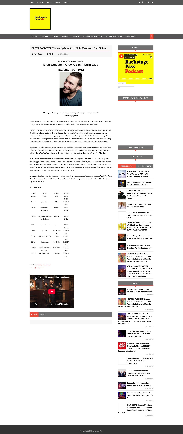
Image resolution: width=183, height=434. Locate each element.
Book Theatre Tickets (93, 36)
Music (33, 36)
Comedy (65, 36)
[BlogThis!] (61, 54)
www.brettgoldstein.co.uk (43, 265)
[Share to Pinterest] (67, 54)
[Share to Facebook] (65, 54)
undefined (150, 294)
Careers (65, 2)
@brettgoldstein (39, 268)
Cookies (57, 2)
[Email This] (59, 54)
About (49, 2)
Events (76, 36)
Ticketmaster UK (114, 36)
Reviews (55, 36)
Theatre (43, 36)
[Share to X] (63, 54)
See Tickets (132, 36)
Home (32, 2)
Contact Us (40, 2)
